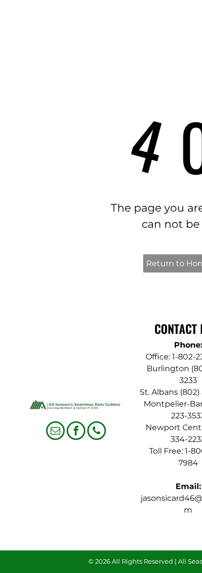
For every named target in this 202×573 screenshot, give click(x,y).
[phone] (96, 431)
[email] (55, 431)
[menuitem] (160, 35)
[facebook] (76, 431)
